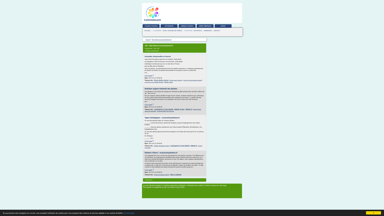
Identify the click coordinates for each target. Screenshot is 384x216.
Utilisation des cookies (195, 185)
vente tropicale (205, 26)
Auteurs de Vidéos (175, 30)
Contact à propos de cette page (215, 185)
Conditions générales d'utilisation (174, 185)
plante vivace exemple (176, 80)
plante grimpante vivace (161, 146)
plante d (189, 109)
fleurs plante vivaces (161, 80)
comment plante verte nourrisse (165, 111)
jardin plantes (187, 26)
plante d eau (179, 109)
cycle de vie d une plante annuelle (154, 82)
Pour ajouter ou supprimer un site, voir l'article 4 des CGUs (163, 187)
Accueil (147, 30)
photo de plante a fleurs (161, 175)
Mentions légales (155, 185)
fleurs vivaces (151, 26)
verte (223, 26)
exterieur (169, 26)
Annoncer (208, 30)
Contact (217, 30)
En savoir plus (129, 213)
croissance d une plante (163, 109)
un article (198, 30)
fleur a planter (175, 175)
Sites (165, 30)
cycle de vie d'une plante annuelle (192, 80)
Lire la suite (148, 75)
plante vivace (168, 82)
